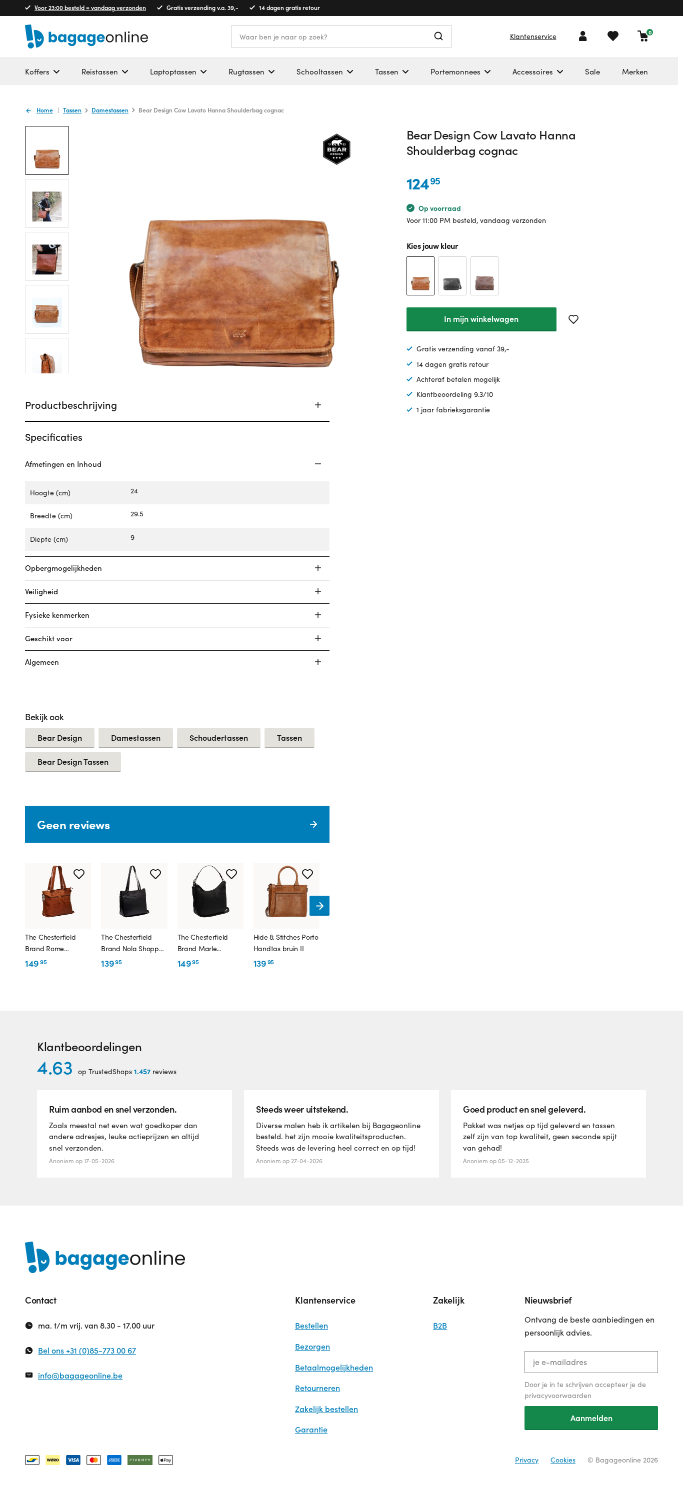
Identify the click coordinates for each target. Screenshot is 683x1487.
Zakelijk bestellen (326, 1409)
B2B (440, 1325)
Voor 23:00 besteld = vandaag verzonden (90, 7)
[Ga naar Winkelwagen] (643, 35)
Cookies (563, 1460)
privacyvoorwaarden (558, 1395)
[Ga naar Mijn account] (583, 36)
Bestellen (311, 1325)
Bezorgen (312, 1346)
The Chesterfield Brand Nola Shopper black (133, 943)
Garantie (311, 1429)
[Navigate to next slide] (320, 906)
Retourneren (317, 1388)
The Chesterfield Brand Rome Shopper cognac (50, 943)
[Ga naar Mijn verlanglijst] (613, 35)
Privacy (526, 1460)
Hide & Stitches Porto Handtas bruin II (286, 942)
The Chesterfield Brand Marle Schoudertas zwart (207, 943)
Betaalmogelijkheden (334, 1367)
